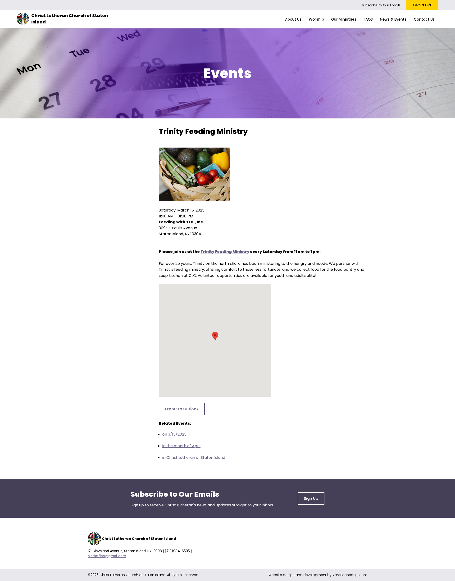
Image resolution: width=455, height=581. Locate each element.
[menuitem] (293, 19)
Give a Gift (422, 5)
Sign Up (311, 498)
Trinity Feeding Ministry (224, 251)
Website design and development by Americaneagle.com (317, 574)
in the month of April (181, 446)
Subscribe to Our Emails (380, 5)
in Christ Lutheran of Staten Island (193, 457)
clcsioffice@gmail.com (107, 556)
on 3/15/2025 (174, 434)
